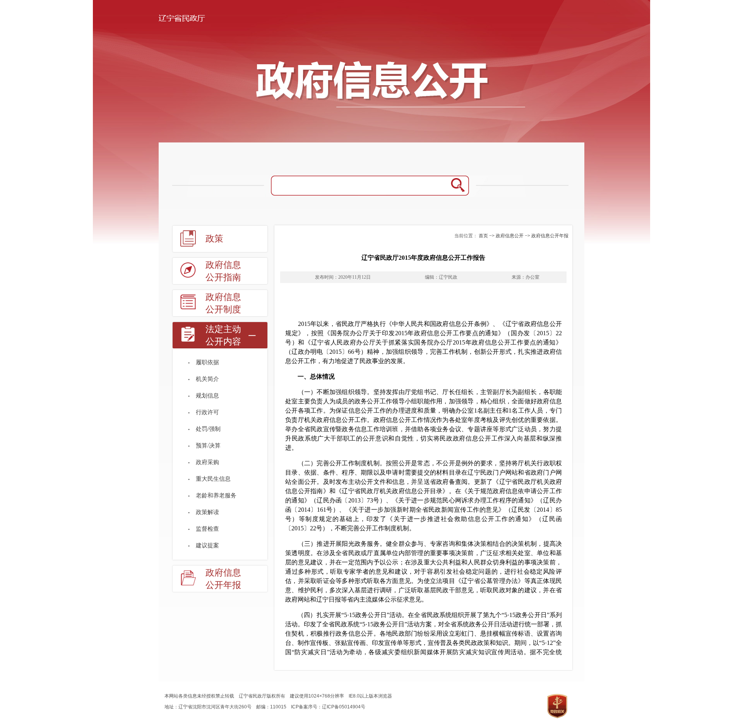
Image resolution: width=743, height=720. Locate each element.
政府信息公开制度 (223, 303)
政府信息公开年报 (223, 579)
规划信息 (207, 396)
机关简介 (207, 379)
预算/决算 (208, 445)
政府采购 (207, 462)
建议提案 (207, 545)
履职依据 (207, 362)
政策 (214, 238)
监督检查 (207, 529)
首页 (483, 235)
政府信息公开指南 (223, 271)
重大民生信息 (213, 479)
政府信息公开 (510, 235)
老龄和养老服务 (216, 495)
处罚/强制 (208, 429)
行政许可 (207, 412)
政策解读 (207, 512)
